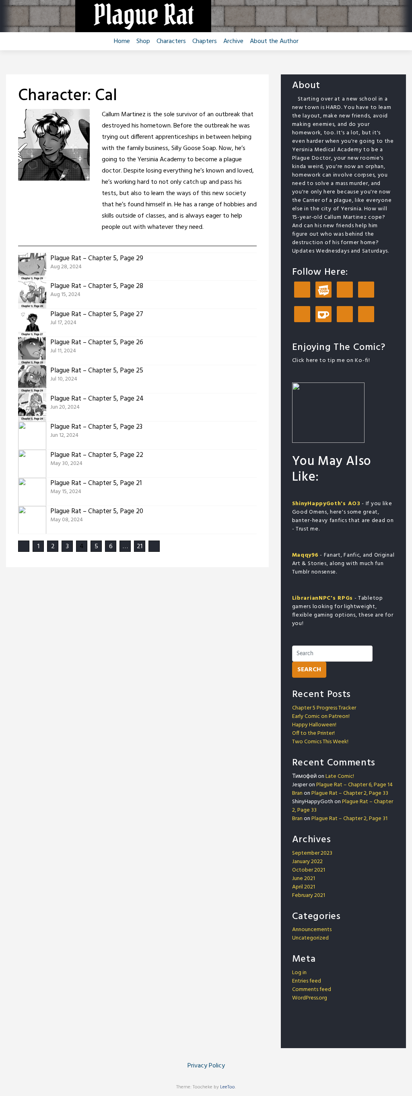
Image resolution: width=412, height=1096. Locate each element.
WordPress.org (309, 998)
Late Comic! (339, 776)
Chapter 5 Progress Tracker (324, 708)
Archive (233, 41)
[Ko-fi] (323, 314)
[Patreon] (302, 290)
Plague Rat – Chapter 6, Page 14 (354, 785)
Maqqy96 (305, 555)
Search (309, 669)
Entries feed (306, 981)
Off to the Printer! (313, 733)
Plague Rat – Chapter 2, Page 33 (349, 793)
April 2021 (303, 887)
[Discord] (345, 290)
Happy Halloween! (314, 725)
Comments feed (311, 989)
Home (122, 41)
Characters (171, 41)
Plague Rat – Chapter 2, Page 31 (349, 818)
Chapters (204, 41)
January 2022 (307, 861)
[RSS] (366, 314)
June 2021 (303, 878)
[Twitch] (345, 314)
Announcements (312, 929)
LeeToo (227, 1087)
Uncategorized (310, 938)
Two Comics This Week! (320, 741)
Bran (297, 793)
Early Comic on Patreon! (321, 716)
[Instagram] (366, 290)
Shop (143, 41)
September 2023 (312, 853)
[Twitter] (302, 314)
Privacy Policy (206, 1066)
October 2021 (308, 870)
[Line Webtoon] (323, 290)
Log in (299, 972)
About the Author (274, 41)
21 (139, 546)
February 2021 (308, 895)
